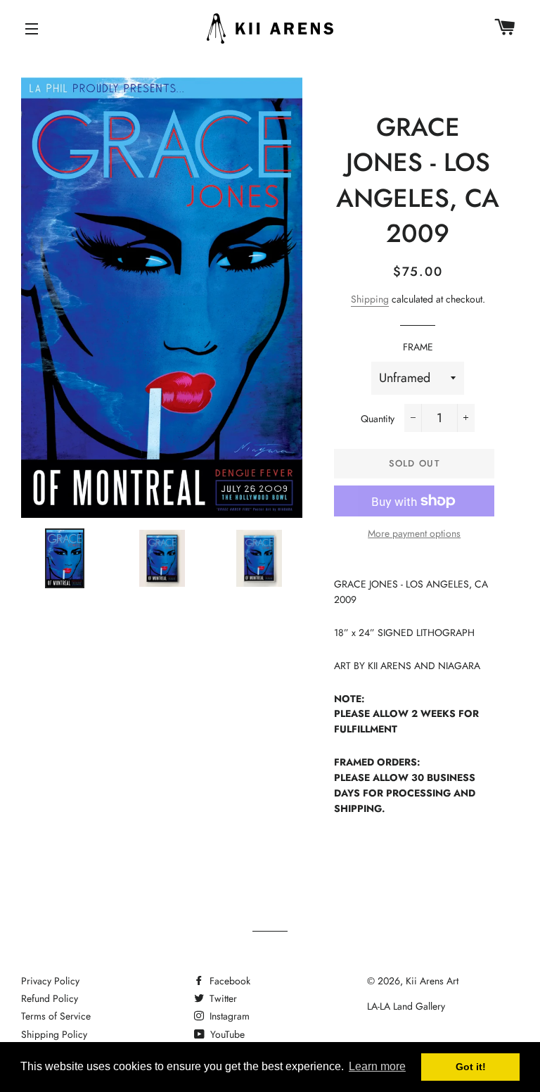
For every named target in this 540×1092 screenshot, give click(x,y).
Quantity (377, 419)
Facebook (228, 981)
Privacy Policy (50, 981)
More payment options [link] (414, 533)
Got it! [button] (471, 1066)
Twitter (222, 998)
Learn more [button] (377, 1066)
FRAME (418, 347)
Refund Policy (49, 998)
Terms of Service (56, 1016)
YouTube (226, 1034)
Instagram (228, 1016)
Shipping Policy (54, 1034)
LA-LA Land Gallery (406, 1006)
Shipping (370, 299)
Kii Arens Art (432, 981)
